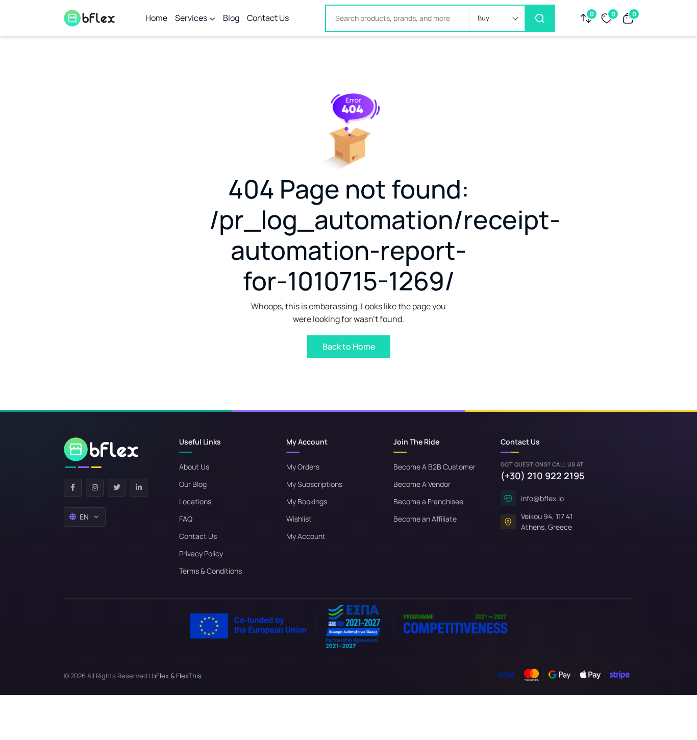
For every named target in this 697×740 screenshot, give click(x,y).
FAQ (185, 519)
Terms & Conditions (210, 571)
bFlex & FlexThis (177, 675)
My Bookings (306, 501)
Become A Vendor (422, 484)
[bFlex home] (101, 452)
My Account (306, 536)
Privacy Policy (201, 553)
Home (156, 17)
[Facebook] (73, 488)
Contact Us (268, 17)
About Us (194, 467)
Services (191, 17)
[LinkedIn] (138, 488)
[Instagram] (95, 488)
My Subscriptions (314, 484)
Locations (195, 501)
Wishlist (299, 519)
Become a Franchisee (428, 501)
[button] (497, 18)
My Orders (302, 467)
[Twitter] (117, 488)
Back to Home (348, 346)
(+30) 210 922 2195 (543, 476)
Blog (231, 17)
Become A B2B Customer (434, 467)
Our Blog (193, 484)
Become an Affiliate (425, 519)
